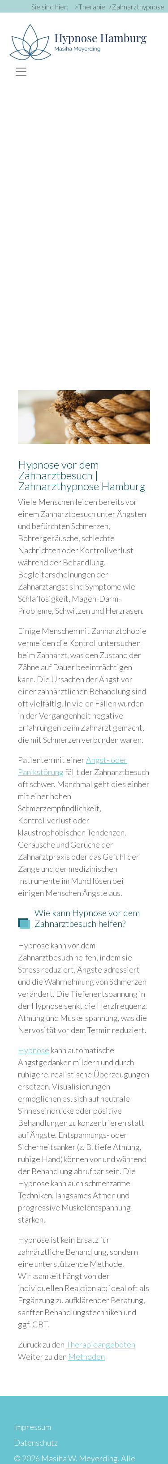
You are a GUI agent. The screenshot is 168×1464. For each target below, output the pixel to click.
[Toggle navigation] (21, 71)
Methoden (86, 1356)
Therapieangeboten (100, 1344)
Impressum (32, 1427)
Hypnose (33, 1050)
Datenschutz (36, 1442)
